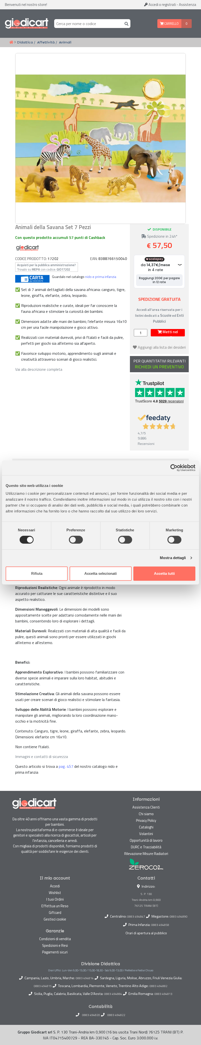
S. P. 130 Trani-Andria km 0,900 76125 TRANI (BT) (146, 900)
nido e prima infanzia (100, 276)
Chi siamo (146, 814)
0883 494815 (43, 986)
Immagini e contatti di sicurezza (41, 756)
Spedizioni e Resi (55, 945)
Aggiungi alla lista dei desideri (162, 347)
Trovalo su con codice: (46, 267)
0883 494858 (160, 924)
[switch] (76, 540)
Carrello (171, 23)
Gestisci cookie (55, 919)
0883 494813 (163, 994)
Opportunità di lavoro (146, 840)
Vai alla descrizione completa (38, 369)
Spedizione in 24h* (161, 236)
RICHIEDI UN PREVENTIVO (159, 367)
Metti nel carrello (170, 332)
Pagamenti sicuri (55, 952)
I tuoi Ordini (55, 899)
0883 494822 (116, 1015)
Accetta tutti (164, 573)
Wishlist (55, 892)
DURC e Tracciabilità (146, 847)
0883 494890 (179, 916)
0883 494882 (158, 986)
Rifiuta (36, 573)
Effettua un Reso (54, 906)
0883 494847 (136, 916)
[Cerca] (125, 23)
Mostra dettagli (173, 558)
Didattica (25, 42)
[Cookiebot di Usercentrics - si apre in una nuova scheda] (173, 467)
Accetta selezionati (100, 573)
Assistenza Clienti (146, 807)
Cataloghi (146, 827)
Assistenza (187, 4)
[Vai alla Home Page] (11, 42)
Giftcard (55, 912)
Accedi (162, 4)
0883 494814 (85, 978)
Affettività (46, 42)
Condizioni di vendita (55, 939)
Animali (65, 42)
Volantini (146, 834)
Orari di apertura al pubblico (146, 933)
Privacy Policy (146, 820)
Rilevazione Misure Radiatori (146, 853)
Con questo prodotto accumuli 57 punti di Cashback (60, 237)
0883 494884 (113, 994)
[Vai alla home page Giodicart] (26, 23)
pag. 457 (66, 766)
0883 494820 (91, 1015)
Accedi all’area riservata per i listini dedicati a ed (159, 315)
